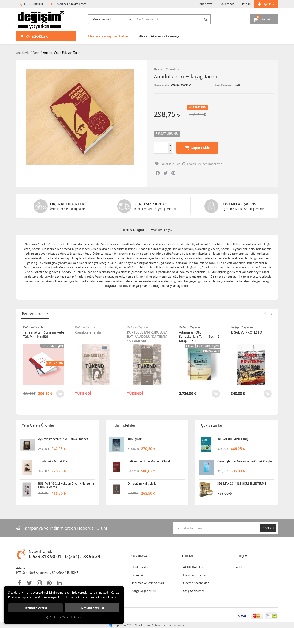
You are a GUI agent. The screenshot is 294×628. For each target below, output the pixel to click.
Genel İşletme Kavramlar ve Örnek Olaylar (244, 461)
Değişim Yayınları (166, 69)
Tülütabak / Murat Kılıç (53, 461)
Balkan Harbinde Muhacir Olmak (149, 461)
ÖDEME (188, 556)
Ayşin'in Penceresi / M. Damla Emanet (63, 439)
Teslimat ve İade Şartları (148, 583)
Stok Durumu (223, 85)
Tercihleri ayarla (36, 608)
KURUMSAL (139, 556)
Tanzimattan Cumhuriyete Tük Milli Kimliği (43, 334)
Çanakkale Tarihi (88, 332)
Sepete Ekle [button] (200, 148)
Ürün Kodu (161, 85)
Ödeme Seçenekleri (196, 583)
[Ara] (206, 19)
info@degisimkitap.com (71, 4)
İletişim (246, 4)
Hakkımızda (226, 4)
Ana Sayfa (205, 4)
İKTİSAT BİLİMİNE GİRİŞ (233, 439)
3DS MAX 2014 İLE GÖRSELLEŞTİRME (241, 483)
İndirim (200, 107)
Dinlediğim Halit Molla (142, 483)
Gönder (268, 528)
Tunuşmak (135, 439)
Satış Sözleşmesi (194, 591)
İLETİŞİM (240, 556)
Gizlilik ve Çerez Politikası (65, 617)
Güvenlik (138, 575)
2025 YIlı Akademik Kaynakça (159, 36)
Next (271, 313)
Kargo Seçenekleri (144, 591)
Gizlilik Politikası (193, 567)
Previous (264, 313)
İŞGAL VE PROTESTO (246, 332)
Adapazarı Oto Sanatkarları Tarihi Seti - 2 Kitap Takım (199, 336)
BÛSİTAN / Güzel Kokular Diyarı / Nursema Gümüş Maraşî (66, 485)
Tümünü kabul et (92, 608)
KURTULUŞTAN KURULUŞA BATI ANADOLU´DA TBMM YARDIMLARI (147, 336)
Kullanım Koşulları (195, 575)
